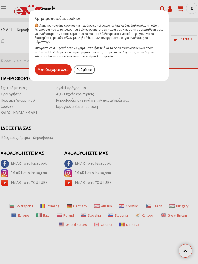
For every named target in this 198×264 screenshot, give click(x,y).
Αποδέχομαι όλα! (53, 69)
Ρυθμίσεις (84, 70)
